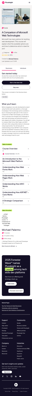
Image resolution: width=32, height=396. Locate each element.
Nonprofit (19, 356)
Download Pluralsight (7, 333)
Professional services (7, 338)
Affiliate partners (21, 330)
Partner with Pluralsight (23, 328)
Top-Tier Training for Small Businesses (11, 306)
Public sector (20, 358)
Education (19, 346)
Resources (4, 353)
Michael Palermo (13, 59)
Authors (19, 335)
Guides (19, 323)
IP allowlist (5, 328)
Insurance (19, 353)
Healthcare (20, 351)
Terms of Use (7, 391)
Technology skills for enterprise (10, 308)
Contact (4, 323)
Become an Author (21, 325)
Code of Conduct (23, 391)
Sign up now (7, 372)
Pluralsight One (21, 333)
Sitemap (4, 330)
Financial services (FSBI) (23, 348)
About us (4, 346)
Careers (4, 348)
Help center (5, 325)
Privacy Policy (15, 391)
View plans (4, 335)
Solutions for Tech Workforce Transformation (13, 310)
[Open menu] (29, 3)
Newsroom (4, 351)
